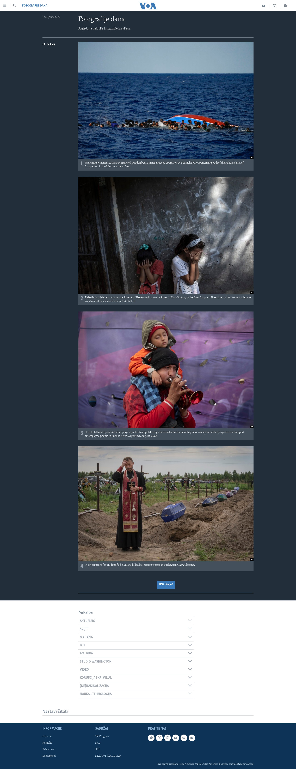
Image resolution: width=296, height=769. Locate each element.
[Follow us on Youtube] (175, 738)
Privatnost (48, 749)
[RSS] (184, 738)
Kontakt (47, 743)
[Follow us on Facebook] (151, 738)
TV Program (102, 736)
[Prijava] (192, 738)
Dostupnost (49, 756)
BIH (97, 749)
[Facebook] (285, 6)
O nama (46, 736)
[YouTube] (263, 6)
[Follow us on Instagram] (167, 738)
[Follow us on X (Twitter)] (159, 738)
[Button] (49, 45)
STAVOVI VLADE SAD (108, 756)
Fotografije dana (34, 5)
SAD (97, 743)
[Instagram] (274, 6)
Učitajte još (166, 584)
